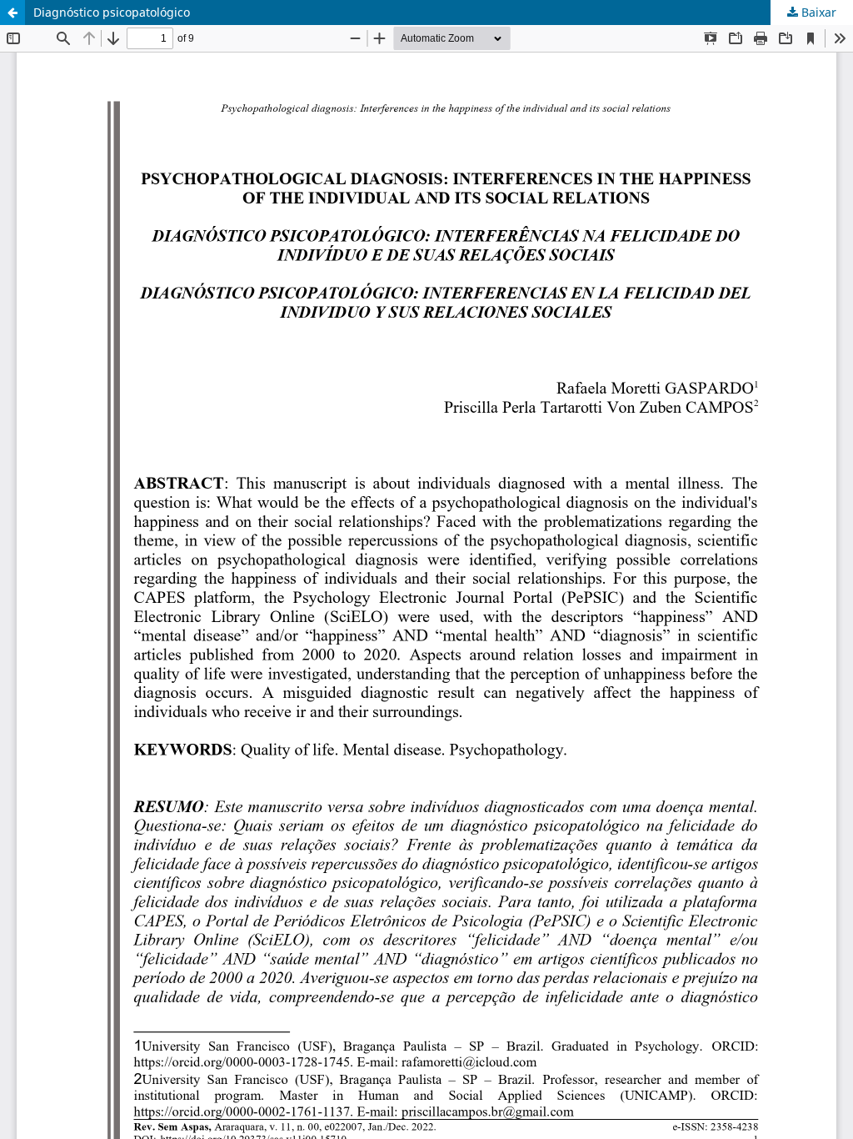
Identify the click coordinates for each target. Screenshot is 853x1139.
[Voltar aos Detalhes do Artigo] (12, 12)
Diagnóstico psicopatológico (111, 12)
